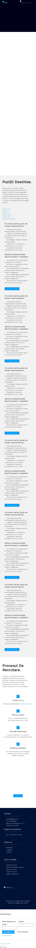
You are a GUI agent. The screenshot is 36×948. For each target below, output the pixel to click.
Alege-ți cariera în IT (12, 874)
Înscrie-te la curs (11, 871)
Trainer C (5, 211)
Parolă (21, 921)
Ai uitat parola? (6, 935)
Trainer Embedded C (9, 219)
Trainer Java (6, 209)
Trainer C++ (6, 213)
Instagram (9, 850)
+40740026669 (11, 821)
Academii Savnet (11, 865)
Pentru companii (11, 869)
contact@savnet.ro (26, 704)
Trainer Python (7, 215)
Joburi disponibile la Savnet (15, 867)
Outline (25, 903)
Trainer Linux (6, 217)
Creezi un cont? (5, 943)
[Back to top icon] (18, 897)
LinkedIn (9, 852)
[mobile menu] (33, 2)
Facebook (9, 847)
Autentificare (8, 932)
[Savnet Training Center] (25, 2)
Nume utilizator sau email (8, 923)
